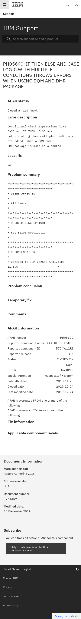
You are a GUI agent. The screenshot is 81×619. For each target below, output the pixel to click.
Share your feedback (66, 616)
